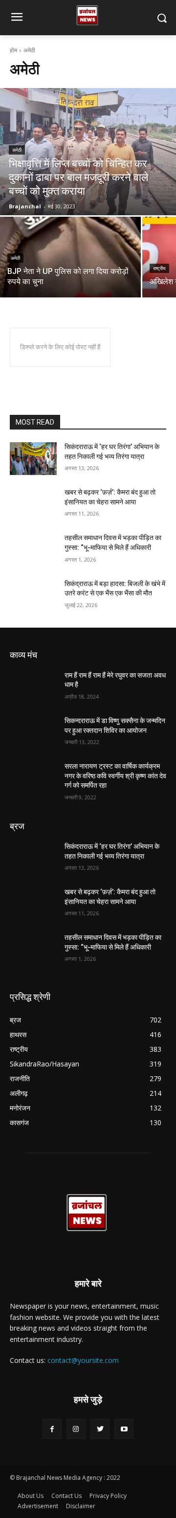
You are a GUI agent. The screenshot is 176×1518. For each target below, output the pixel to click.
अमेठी (17, 150)
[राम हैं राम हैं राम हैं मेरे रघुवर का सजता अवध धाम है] (33, 687)
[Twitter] (100, 1428)
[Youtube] (123, 1428)
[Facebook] (52, 1428)
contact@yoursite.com (83, 1360)
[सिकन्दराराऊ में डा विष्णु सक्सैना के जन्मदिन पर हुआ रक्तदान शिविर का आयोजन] (33, 732)
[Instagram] (76, 1428)
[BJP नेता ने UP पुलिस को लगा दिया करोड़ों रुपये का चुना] (70, 257)
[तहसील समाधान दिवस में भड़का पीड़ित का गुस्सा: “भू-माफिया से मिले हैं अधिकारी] (33, 549)
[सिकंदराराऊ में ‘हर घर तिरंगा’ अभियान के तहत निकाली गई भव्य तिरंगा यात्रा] (33, 458)
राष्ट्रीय (159, 268)
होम (13, 50)
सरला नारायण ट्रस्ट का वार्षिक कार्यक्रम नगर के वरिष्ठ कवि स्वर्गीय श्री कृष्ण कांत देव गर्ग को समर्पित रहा (115, 775)
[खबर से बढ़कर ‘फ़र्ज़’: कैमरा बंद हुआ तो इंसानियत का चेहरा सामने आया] (33, 504)
